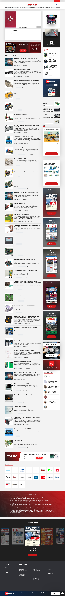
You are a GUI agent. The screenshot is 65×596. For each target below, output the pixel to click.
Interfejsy (18, 165)
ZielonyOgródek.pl (22, 574)
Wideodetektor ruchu (18, 147)
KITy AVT (6, 567)
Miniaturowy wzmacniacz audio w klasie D (23, 361)
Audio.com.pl (35, 569)
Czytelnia (18, 4)
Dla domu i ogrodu (21, 221)
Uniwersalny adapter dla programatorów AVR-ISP (25, 259)
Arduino (17, 7)
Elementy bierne (47, 7)
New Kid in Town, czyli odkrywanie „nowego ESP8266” (47, 102)
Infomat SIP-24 (17, 237)
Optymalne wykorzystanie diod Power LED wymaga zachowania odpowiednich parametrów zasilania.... (27, 250)
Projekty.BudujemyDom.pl (23, 570)
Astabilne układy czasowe (20, 406)
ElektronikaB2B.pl (36, 577)
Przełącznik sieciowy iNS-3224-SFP (22, 69)
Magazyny (45, 4)
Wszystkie (58, 7)
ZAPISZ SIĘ (55, 593)
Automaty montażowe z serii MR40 (21, 383)
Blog (5, 4)
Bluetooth (34, 7)
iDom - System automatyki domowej (22, 214)
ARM (20, 7)
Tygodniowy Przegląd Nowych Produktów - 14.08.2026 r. (26, 192)
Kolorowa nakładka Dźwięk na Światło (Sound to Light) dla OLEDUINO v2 (52, 54)
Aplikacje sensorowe (21, 154)
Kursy (12, 4)
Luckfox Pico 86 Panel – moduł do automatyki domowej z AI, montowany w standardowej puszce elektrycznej (27, 317)
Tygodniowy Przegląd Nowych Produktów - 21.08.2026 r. (26, 58)
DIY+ (15, 4)
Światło (19, 210)
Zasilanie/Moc (20, 143)
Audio (23, 7)
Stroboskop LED (17, 169)
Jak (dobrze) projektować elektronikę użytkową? (24, 350)
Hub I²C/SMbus (17, 294)
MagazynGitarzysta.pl (36, 570)
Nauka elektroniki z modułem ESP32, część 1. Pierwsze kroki (23, 31)
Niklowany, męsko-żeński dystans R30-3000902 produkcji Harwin (26, 81)
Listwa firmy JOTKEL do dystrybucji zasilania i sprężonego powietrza (26, 126)
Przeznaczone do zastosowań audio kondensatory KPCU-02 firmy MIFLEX (27, 226)
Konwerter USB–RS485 (19, 181)
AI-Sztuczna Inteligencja (11, 7)
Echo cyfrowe (17, 103)
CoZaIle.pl (20, 571)
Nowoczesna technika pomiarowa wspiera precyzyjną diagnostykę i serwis (25, 328)
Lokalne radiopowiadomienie (20, 114)
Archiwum (49, 4)
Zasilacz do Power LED (19, 248)
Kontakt (6, 568)
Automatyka (26, 7)
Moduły (50, 57)
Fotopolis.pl (49, 569)
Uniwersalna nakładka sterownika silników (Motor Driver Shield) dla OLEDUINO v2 (53, 67)
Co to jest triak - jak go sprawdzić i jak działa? (47, 120)
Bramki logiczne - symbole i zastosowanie (47, 109)
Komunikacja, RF (19, 76)
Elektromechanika (41, 7)
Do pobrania (53, 4)
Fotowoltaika (53, 7)
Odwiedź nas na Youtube (51, 44)
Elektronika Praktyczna (36, 579)
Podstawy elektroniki (49, 111)
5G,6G (6, 7)
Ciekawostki (19, 132)
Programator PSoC (18, 440)
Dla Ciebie (23, 4)
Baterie (30, 7)
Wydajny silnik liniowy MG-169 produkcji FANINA (24, 305)
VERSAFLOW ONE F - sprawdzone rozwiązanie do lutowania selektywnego (27, 339)
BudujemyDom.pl (21, 569)
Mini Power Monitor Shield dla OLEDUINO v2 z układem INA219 (52, 60)
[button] (37, 27)
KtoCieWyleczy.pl (50, 573)
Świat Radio (35, 582)
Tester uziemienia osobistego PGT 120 (22, 92)
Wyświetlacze (19, 424)
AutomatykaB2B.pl (36, 578)
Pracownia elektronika (22, 188)
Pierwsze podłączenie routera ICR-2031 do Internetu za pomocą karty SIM (26, 429)
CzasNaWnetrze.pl (22, 575)
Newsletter (41, 4)
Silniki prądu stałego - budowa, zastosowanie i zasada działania (47, 115)
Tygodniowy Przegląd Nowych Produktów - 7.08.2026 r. (26, 372)
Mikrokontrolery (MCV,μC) (24, 37)
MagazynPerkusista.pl (36, 571)
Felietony (18, 65)
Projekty (8, 4)
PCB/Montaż (19, 87)
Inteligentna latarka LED (19, 203)
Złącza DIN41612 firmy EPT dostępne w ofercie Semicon (26, 158)
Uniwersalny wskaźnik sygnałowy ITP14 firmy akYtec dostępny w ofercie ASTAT (27, 418)
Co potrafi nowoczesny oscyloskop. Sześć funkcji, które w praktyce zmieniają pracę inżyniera (26, 395)
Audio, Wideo (20, 368)
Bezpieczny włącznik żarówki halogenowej (23, 136)
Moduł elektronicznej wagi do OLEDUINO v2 (53, 72)
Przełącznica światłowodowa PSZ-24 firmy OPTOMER (26, 270)
